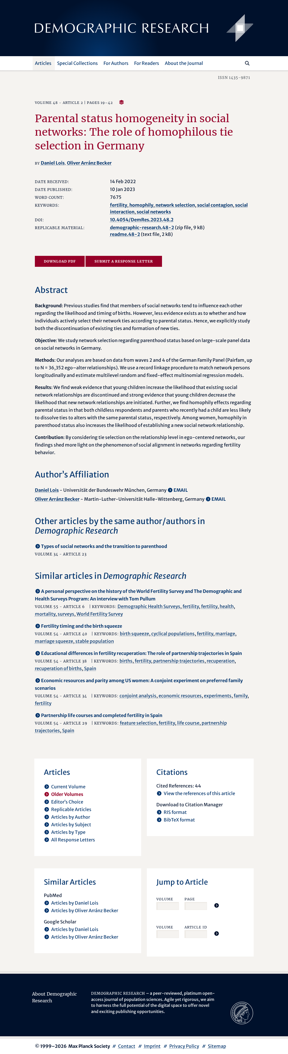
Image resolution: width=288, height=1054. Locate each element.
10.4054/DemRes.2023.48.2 (142, 219)
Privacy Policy (184, 1046)
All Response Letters (73, 840)
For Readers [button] (146, 63)
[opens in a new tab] (242, 1013)
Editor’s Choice (67, 802)
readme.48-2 (125, 234)
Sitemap (217, 1046)
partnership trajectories (178, 661)
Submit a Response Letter (123, 261)
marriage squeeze (54, 641)
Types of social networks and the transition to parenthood (104, 546)
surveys (66, 614)
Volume (164, 899)
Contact (126, 1046)
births (126, 661)
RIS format (175, 812)
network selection (175, 205)
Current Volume (68, 786)
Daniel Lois (53, 163)
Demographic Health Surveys (149, 606)
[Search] (247, 63)
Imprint (152, 1046)
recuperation (221, 661)
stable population (94, 641)
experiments (217, 695)
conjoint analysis (138, 695)
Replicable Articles (71, 809)
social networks (154, 212)
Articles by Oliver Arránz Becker (84, 910)
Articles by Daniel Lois (74, 903)
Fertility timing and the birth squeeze (81, 626)
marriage (225, 633)
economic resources (180, 695)
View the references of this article (199, 793)
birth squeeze (134, 633)
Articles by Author (70, 817)
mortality (45, 614)
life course (188, 723)
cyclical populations (173, 633)
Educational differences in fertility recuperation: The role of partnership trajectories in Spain (141, 653)
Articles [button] (43, 63)
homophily (141, 205)
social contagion (215, 205)
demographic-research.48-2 (142, 227)
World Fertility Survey (99, 614)
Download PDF (60, 261)
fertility (118, 205)
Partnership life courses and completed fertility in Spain (101, 715)
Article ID (195, 927)
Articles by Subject (71, 824)
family (241, 695)
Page (189, 899)
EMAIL (181, 490)
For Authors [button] (116, 63)
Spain (90, 668)
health (227, 606)
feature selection (138, 723)
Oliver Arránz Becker (89, 163)
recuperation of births (58, 668)
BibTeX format (179, 820)
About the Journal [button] (184, 63)
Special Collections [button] (77, 63)
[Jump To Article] (216, 905)
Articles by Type (68, 832)
